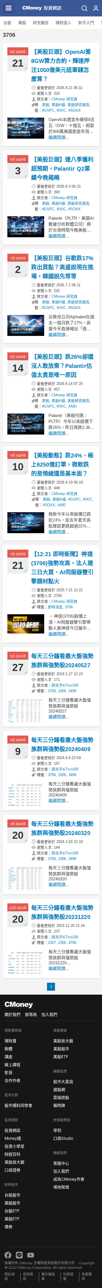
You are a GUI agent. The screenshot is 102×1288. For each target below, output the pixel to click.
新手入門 (86, 22)
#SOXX (74, 110)
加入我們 (49, 1014)
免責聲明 (87, 1276)
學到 (57, 1130)
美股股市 (12, 1202)
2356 (62, 942)
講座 (8, 1056)
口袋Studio (63, 1138)
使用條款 (28, 1276)
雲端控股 (61, 1097)
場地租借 (61, 1187)
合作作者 (12, 1080)
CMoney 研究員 (64, 99)
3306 (62, 691)
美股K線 (58, 105)
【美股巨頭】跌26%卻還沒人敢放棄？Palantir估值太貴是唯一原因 (62, 366)
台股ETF (12, 1210)
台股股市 (12, 1194)
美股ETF (12, 1218)
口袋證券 (12, 1170)
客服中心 (61, 1163)
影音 (8, 1072)
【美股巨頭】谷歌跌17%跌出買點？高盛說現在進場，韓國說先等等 (62, 267)
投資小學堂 (14, 1146)
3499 (72, 691)
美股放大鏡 (14, 1162)
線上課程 (12, 1064)
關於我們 (12, 1014)
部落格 (31, 1014)
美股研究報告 (78, 105)
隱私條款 (10, 1276)
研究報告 (41, 22)
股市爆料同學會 (18, 1105)
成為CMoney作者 (68, 1179)
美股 (22, 22)
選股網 (59, 1089)
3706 (69, 607)
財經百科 (12, 1154)
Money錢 (13, 1138)
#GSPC (48, 110)
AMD (72, 406)
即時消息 (55, 607)
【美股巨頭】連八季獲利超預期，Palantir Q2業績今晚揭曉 (62, 168)
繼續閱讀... (58, 137)
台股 (7, 22)
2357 (52, 942)
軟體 (8, 1048)
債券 (8, 1226)
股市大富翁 (63, 1081)
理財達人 (63, 22)
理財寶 (10, 1040)
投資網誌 (12, 1130)
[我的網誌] (95, 8)
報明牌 (59, 1105)
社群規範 (68, 1276)
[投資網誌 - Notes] (39, 8)
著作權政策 (48, 1276)
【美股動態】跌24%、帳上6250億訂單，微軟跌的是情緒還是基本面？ (62, 464)
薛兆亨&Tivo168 (65, 685)
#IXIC (61, 110)
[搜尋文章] (84, 8)
